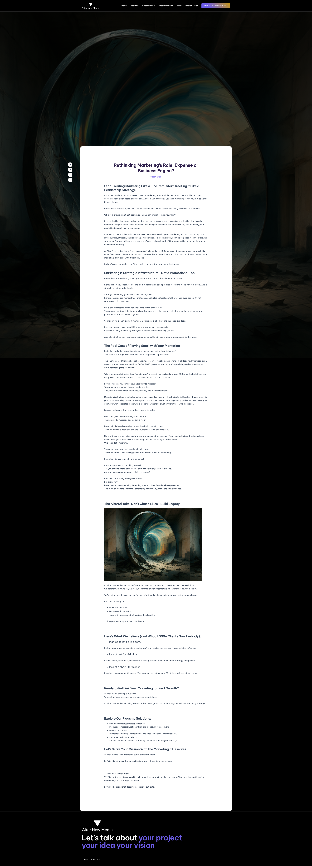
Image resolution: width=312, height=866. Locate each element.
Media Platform (166, 6)
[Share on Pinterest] (70, 175)
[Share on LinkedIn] (70, 180)
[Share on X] (70, 170)
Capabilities (147, 6)
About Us (134, 6)
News (179, 6)
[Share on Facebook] (70, 164)
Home (124, 6)
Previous (111, 797)
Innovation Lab (191, 6)
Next (202, 797)
